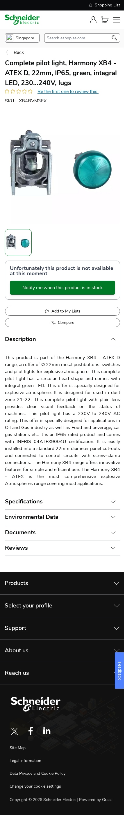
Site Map (18, 748)
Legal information (25, 760)
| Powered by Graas (94, 799)
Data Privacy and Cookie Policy (37, 773)
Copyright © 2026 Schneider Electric (43, 799)
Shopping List (107, 5)
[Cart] (104, 19)
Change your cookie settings (35, 786)
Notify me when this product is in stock (62, 287)
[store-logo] (22, 20)
